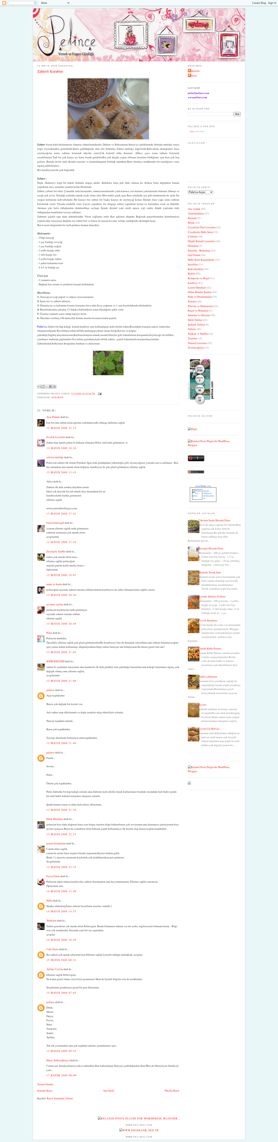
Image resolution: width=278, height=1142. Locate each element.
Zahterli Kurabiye (50, 71)
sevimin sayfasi (54, 604)
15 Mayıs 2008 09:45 (61, 1051)
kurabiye (57, 397)
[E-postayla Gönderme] (99, 393)
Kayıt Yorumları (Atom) (60, 1098)
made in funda (54, 584)
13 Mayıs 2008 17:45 (61, 542)
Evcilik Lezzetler (55, 437)
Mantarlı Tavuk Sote (209, 572)
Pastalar (192, 301)
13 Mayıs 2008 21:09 (61, 681)
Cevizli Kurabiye (207, 620)
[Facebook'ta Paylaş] (51, 387)
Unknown (194, 71)
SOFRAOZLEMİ (55, 661)
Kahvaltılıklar (195, 269)
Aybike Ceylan (54, 969)
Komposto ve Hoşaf (198, 278)
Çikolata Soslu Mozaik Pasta (214, 520)
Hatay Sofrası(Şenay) (57, 1060)
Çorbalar (192, 236)
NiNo (49, 900)
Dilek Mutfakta (54, 819)
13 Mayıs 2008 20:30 (61, 595)
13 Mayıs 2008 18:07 (61, 575)
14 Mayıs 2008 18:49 (61, 940)
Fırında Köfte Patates (209, 648)
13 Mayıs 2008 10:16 (61, 448)
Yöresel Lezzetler (197, 343)
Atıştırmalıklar (196, 213)
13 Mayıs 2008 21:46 (61, 743)
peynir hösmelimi (56, 843)
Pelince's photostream (208, 495)
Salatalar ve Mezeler (199, 315)
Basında (192, 218)
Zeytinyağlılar (196, 347)
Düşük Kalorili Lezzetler (201, 241)
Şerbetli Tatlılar (196, 324)
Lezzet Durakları (197, 287)
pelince (50, 690)
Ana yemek (194, 209)
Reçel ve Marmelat (198, 310)
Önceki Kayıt (172, 1090)
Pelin (49, 633)
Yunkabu (51, 920)
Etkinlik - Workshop (199, 250)
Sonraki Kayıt (45, 1090)
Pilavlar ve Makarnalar (200, 306)
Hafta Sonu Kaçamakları (201, 259)
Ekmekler (193, 246)
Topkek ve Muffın (198, 333)
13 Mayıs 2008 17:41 (61, 513)
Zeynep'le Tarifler (56, 551)
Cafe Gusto (52, 949)
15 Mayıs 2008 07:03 (61, 992)
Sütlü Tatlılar (195, 320)
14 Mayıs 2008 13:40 (61, 891)
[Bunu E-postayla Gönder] (39, 387)
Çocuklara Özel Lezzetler (202, 227)
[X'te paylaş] (47, 387)
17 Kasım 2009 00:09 (61, 1075)
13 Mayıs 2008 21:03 (61, 652)
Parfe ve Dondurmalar (200, 296)
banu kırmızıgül (55, 523)
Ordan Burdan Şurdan (200, 292)
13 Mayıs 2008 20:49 (61, 623)
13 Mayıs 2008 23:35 (61, 867)
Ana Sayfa (108, 1090)
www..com (203, 486)
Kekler (191, 273)
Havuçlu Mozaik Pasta (210, 548)
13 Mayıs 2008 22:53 (61, 834)
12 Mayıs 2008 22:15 (61, 428)
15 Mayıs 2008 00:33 (61, 960)
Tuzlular (192, 338)
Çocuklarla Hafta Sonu (200, 232)
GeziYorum (194, 255)
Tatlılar (192, 329)
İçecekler (193, 264)
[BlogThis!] (43, 387)
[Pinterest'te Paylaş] (55, 387)
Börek (191, 222)
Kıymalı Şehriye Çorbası (211, 596)
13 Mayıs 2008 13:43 (61, 472)
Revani (202, 704)
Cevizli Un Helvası (208, 728)
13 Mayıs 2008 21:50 (61, 810)
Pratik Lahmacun (207, 676)
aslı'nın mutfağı (54, 457)
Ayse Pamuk (53, 417)
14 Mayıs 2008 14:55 (61, 911)
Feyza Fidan (53, 876)
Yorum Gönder (45, 1084)
